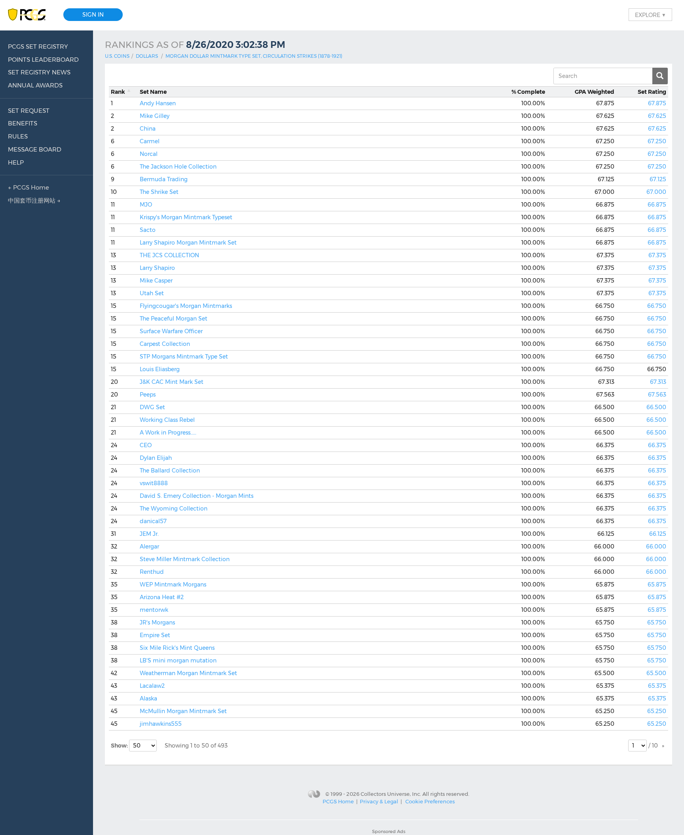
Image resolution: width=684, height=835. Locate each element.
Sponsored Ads (388, 831)
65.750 (656, 622)
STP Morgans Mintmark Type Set (184, 356)
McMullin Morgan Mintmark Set (183, 711)
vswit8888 (154, 483)
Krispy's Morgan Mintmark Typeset (186, 217)
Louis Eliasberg (160, 369)
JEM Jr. (149, 533)
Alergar (149, 546)
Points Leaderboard (43, 59)
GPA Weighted (594, 91)
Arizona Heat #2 (162, 597)
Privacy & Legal (379, 801)
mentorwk (154, 609)
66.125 (657, 533)
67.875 (657, 103)
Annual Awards (35, 85)
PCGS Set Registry (38, 46)
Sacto (148, 229)
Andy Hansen (158, 103)
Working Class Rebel (167, 419)
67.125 (658, 179)
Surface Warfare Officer (171, 331)
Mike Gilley (154, 116)
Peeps (148, 394)
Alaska (148, 698)
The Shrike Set (159, 191)
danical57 (153, 521)
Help (16, 162)
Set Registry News (39, 72)
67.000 (656, 191)
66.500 (656, 407)
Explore (650, 15)
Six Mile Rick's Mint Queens (177, 647)
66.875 (657, 204)
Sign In (93, 14)
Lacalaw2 (152, 685)
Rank (118, 91)
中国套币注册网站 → (34, 200)
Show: (120, 745)
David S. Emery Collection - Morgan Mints (196, 495)
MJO (146, 204)
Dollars (147, 56)
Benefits (22, 123)
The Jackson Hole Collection (178, 166)
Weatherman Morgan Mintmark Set (188, 673)
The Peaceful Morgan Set (173, 318)
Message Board (34, 149)
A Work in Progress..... (168, 432)
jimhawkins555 (161, 723)
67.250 (657, 141)
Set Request (28, 110)
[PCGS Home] (30, 15)
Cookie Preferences (430, 801)
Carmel (150, 141)
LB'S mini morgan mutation (178, 660)
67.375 (657, 255)
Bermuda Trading (164, 179)
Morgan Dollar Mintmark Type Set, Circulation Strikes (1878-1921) (253, 56)
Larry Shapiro (157, 267)
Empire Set (155, 635)
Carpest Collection (165, 343)
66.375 (657, 445)
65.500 (656, 673)
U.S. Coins (117, 56)
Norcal (149, 154)
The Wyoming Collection (173, 508)
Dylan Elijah (156, 457)
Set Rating (652, 91)
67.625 (657, 116)
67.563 (657, 394)
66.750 (656, 305)
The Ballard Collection (170, 470)
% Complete (528, 91)
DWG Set (152, 407)
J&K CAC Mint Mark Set (171, 381)
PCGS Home (338, 801)
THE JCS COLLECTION (169, 255)
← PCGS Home (28, 187)
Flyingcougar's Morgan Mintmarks (186, 305)
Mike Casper (156, 280)
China (148, 128)
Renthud (152, 571)
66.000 (656, 546)
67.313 (658, 381)
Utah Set (152, 293)
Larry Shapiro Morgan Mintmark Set (188, 242)
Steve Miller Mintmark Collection (185, 559)
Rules (18, 136)
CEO (146, 445)
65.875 (657, 584)
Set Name (153, 91)
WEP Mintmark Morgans (173, 584)
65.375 (657, 685)
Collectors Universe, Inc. (391, 794)
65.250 (656, 711)
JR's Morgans (157, 622)
